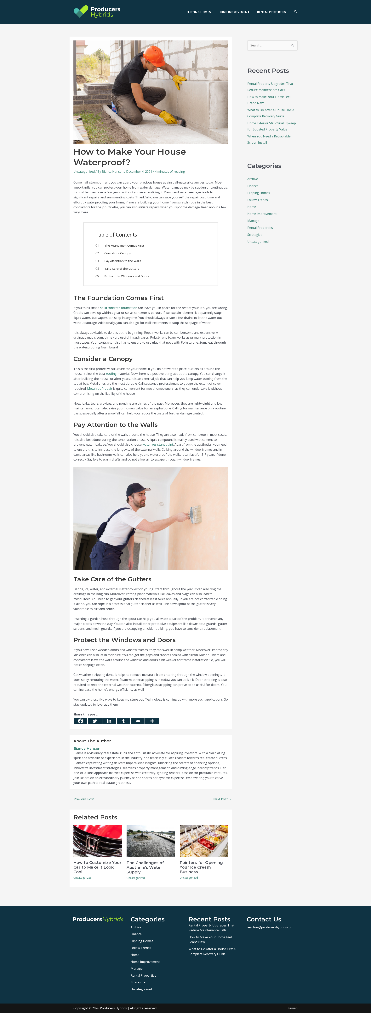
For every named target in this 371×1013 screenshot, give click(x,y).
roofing (111, 373)
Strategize (254, 234)
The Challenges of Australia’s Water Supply (145, 867)
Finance (252, 186)
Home (251, 207)
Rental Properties (260, 228)
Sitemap (292, 1008)
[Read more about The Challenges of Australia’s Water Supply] (151, 841)
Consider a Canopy (117, 253)
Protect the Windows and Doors (126, 276)
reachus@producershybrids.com (270, 927)
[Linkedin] (109, 721)
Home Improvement (262, 214)
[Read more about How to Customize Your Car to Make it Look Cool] (97, 841)
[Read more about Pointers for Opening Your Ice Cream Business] (204, 841)
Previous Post (82, 799)
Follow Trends (257, 200)
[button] (296, 12)
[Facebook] (80, 721)
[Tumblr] (123, 721)
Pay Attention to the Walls (122, 261)
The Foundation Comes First (124, 245)
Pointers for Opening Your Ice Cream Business (201, 867)
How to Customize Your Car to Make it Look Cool (97, 867)
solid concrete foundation (118, 308)
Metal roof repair (99, 388)
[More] (152, 721)
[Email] (138, 721)
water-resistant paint (157, 444)
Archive (252, 179)
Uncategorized (84, 171)
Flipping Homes (258, 193)
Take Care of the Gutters (121, 268)
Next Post (222, 799)
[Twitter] (95, 721)
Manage (253, 221)
